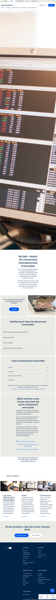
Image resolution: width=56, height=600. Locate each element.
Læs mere (14, 309)
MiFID (24, 579)
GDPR (24, 585)
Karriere (39, 550)
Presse (39, 552)
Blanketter (25, 550)
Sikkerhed (40, 557)
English (41, 5)
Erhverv (11, 1)
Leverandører (26, 583)
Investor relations (42, 555)
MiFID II (24, 581)
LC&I (27, 1)
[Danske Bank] (7, 5)
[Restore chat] (52, 590)
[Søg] (45, 5)
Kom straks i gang (21, 535)
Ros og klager (26, 556)
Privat (5, 1)
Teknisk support (41, 577)
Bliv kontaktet (35, 535)
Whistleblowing (41, 583)
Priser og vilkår (26, 594)
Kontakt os (40, 575)
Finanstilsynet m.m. (27, 573)
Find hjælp (40, 573)
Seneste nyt (25, 558)
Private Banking (20, 1)
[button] (8, 7)
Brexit (24, 560)
